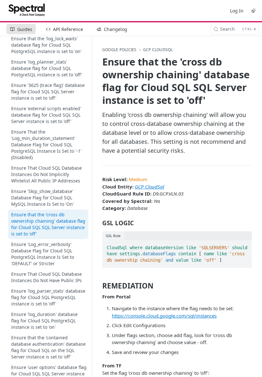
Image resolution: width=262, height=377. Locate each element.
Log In (236, 11)
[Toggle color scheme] (254, 10)
